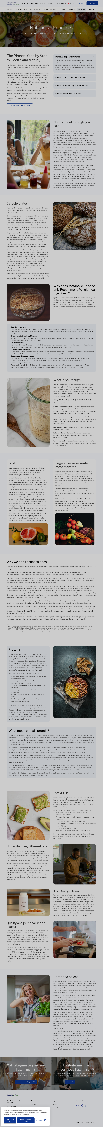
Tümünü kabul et (10, 1120)
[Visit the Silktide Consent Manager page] (45, 1120)
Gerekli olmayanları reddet (25, 1120)
